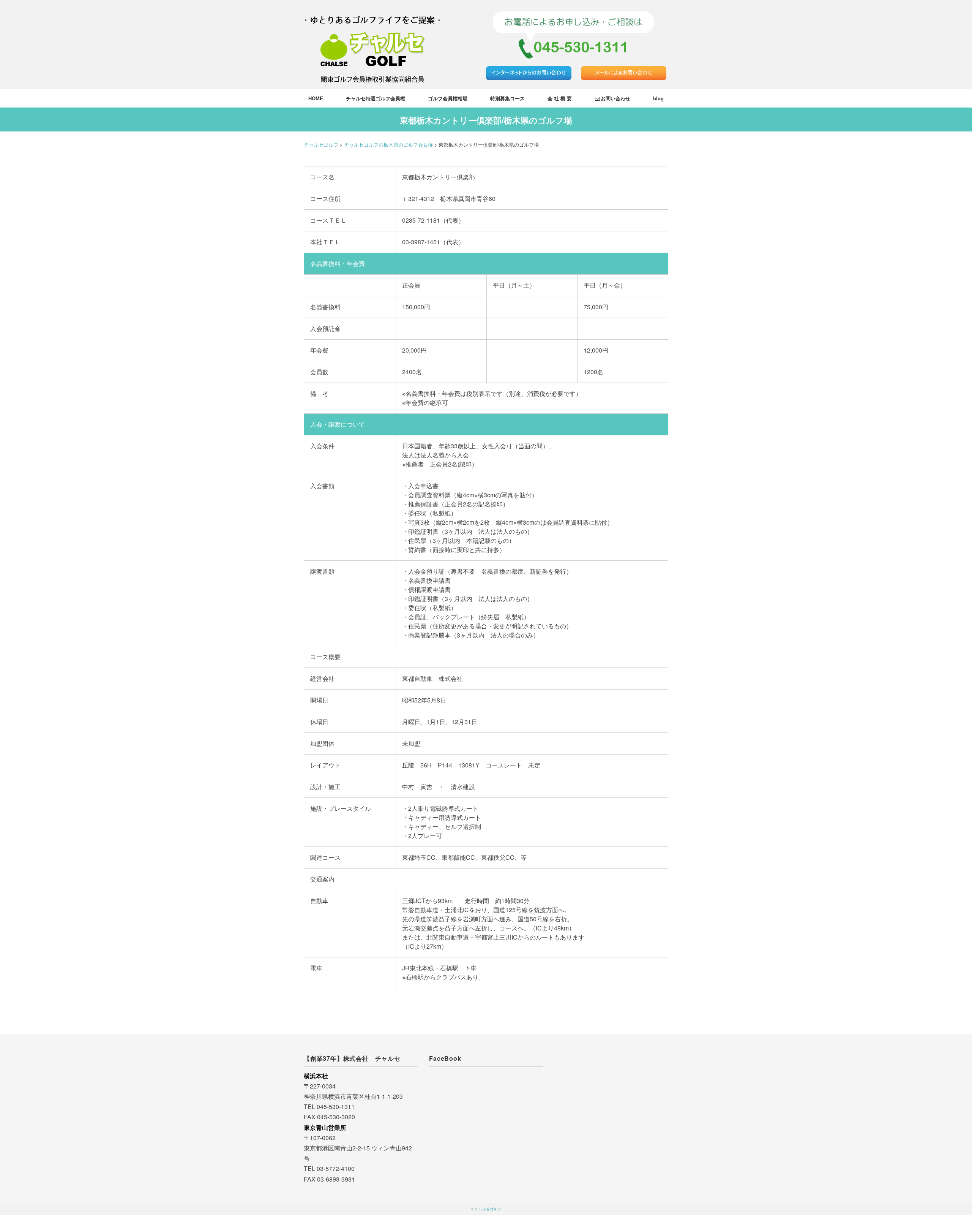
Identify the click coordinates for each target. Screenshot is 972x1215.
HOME (315, 98)
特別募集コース (507, 98)
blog (658, 98)
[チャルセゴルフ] (372, 9)
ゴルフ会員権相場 (447, 98)
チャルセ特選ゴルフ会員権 (375, 98)
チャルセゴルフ (488, 1209)
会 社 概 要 (560, 98)
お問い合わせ (615, 98)
